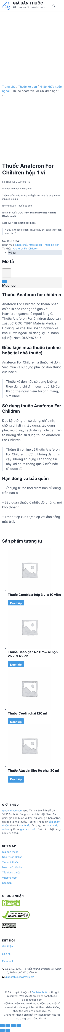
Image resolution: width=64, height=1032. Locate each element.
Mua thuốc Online (12, 867)
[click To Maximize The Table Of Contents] (6, 273)
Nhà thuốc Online (12, 856)
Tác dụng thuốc (11, 872)
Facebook (8, 961)
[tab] (35, 252)
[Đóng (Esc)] (2, 1025)
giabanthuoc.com (12, 810)
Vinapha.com (9, 877)
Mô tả (12, 252)
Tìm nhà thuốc (10, 862)
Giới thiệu (7, 946)
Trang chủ (8, 86)
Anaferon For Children (25, 248)
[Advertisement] (32, 44)
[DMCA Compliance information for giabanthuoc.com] (16, 917)
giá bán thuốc (28, 829)
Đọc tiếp (16, 603)
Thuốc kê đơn (27, 86)
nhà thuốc (24, 825)
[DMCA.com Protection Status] (11, 905)
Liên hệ (6, 953)
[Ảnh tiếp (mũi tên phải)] (8, 1030)
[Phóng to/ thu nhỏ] (19, 1025)
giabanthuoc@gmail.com (19, 976)
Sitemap (7, 882)
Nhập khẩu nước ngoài (28, 244)
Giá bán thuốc (28, 3)
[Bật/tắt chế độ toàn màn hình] (13, 1025)
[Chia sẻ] (8, 1025)
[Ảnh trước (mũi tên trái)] (2, 1030)
